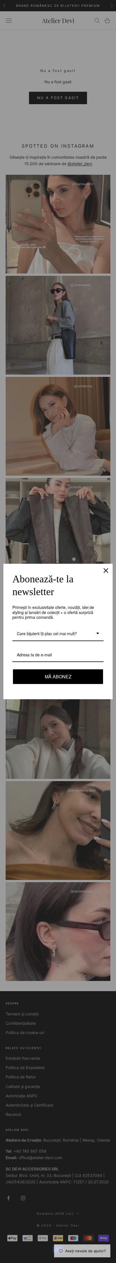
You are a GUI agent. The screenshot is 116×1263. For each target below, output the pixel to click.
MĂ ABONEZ (58, 676)
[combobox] (58, 634)
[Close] (106, 570)
